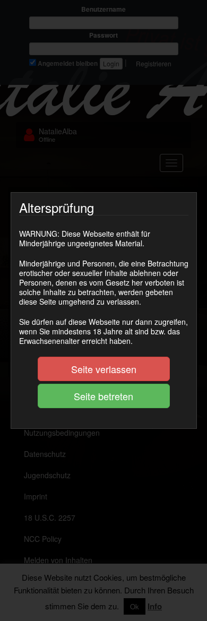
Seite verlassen (103, 369)
